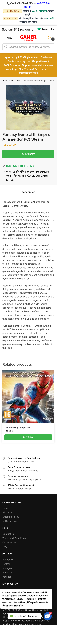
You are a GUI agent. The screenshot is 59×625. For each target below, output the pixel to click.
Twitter (6, 563)
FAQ (4, 546)
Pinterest (7, 572)
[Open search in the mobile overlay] (28, 46)
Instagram (7, 568)
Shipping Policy (10, 516)
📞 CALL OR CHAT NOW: (21, 3)
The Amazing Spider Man (17, 427)
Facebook (7, 559)
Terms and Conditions (14, 538)
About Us (7, 512)
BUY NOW (28, 154)
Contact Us (8, 533)
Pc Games (15, 80)
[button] (50, 39)
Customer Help (10, 542)
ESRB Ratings (9, 521)
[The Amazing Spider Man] (28, 396)
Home (5, 80)
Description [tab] (28, 192)
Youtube (6, 576)
